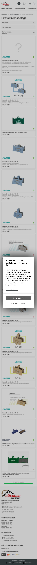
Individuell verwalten (18, 303)
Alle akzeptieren (18, 298)
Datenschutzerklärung (12, 290)
